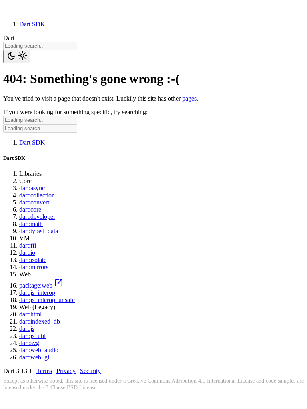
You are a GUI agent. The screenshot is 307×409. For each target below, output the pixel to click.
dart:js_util (32, 335)
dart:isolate (32, 259)
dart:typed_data (38, 231)
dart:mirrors (33, 267)
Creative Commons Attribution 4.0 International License (191, 380)
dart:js (26, 328)
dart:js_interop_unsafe (47, 299)
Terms (44, 370)
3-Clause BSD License (71, 387)
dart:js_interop (37, 292)
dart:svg (29, 343)
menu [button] (8, 8)
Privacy (66, 370)
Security (90, 370)
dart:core (30, 209)
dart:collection (37, 195)
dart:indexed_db (39, 321)
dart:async (32, 188)
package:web (41, 285)
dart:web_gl (34, 357)
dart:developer (37, 216)
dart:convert (34, 202)
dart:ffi (27, 245)
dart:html (30, 314)
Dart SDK (32, 24)
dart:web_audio (38, 350)
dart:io (27, 252)
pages (189, 98)
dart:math (31, 223)
